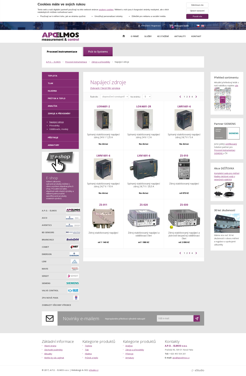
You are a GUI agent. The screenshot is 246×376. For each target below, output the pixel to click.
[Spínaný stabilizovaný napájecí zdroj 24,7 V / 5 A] (184, 120)
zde (236, 85)
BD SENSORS (48, 232)
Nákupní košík (180, 25)
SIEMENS (46, 283)
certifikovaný (231, 144)
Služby (148, 36)
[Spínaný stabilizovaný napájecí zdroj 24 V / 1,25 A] (103, 120)
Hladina (52, 90)
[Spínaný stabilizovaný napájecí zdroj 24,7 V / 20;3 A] (143, 169)
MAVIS (45, 268)
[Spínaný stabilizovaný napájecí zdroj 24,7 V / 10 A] (103, 169)
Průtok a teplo (56, 98)
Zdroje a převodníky (101, 62)
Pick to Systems (98, 51)
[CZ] (197, 26)
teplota (52, 75)
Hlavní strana (50, 345)
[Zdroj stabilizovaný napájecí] (184, 169)
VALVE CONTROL (50, 290)
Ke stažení (163, 36)
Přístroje (53, 137)
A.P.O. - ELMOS (49, 210)
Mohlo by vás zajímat (54, 357)
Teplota (88, 345)
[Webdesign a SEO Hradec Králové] (197, 370)
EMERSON (47, 254)
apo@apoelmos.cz (180, 357)
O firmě (135, 36)
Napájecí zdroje (122, 62)
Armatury (53, 145)
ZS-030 (184, 204)
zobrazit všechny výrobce (56, 305)
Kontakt (196, 36)
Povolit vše (197, 16)
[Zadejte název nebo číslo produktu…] (127, 25)
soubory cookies (106, 9)
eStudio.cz (93, 370)
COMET (45, 247)
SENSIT (45, 276)
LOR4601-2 (103, 106)
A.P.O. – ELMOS (53, 62)
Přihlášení (145, 25)
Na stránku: (136, 96)
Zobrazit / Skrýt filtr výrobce (105, 88)
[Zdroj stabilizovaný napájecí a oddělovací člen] (143, 218)
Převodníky (54, 125)
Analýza (52, 106)
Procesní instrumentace (62, 51)
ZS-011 (103, 204)
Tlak (50, 83)
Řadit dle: (94, 96)
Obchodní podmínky (53, 349)
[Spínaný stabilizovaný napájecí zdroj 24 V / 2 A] (143, 120)
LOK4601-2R (143, 106)
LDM (44, 261)
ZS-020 (144, 204)
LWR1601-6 (184, 106)
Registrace (156, 25)
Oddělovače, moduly (58, 129)
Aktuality (180, 36)
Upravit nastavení (197, 11)
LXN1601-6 (143, 155)
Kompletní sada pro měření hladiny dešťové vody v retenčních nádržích (226, 176)
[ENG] (202, 26)
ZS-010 (184, 155)
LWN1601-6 (103, 155)
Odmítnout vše (197, 5)
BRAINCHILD (48, 239)
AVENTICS (47, 225)
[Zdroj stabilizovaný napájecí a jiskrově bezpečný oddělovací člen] (184, 218)
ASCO (44, 217)
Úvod (125, 36)
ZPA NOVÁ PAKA (50, 297)
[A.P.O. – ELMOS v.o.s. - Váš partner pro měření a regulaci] (60, 36)
